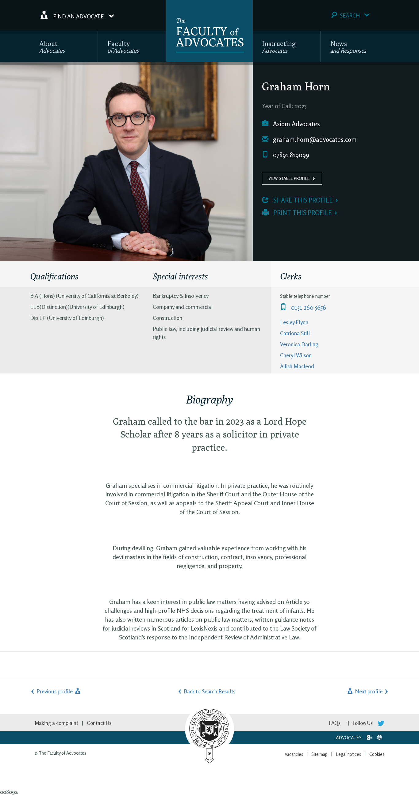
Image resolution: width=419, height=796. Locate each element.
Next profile (368, 691)
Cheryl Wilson (296, 355)
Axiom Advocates (295, 124)
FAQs (334, 723)
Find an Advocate (78, 16)
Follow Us (363, 723)
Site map (319, 754)
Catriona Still (295, 333)
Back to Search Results (209, 691)
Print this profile (302, 213)
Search (350, 15)
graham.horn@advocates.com (314, 139)
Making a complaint (56, 723)
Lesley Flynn (294, 322)
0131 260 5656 (308, 307)
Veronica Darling (299, 344)
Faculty (123, 47)
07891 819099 (290, 155)
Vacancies (294, 754)
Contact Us (99, 723)
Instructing (279, 47)
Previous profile (55, 691)
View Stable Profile (288, 178)
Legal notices (348, 754)
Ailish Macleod (297, 366)
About (52, 47)
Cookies (376, 754)
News (348, 47)
